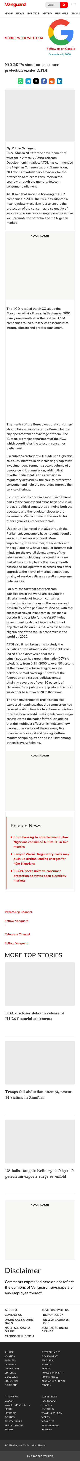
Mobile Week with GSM (24, 38)
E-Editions (11, 1385)
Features (47, 1360)
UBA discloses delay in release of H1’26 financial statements (34, 1015)
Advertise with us (55, 1310)
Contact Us (13, 1315)
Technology (49, 1400)
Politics (33, 13)
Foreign (46, 1364)
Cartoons (47, 1409)
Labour (9, 1400)
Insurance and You (53, 1381)
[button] (71, 5)
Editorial (10, 1372)
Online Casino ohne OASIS (19, 1321)
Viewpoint (47, 1421)
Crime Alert (12, 1368)
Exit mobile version (40, 1456)
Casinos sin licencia (19, 1336)
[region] (35, 266)
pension (46, 1385)
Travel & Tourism (51, 1413)
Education (11, 1381)
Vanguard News (15, 5)
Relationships (13, 1421)
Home (9, 13)
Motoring (10, 1413)
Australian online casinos (54, 1329)
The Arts (46, 1404)
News (20, 13)
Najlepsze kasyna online (17, 1329)
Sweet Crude (49, 1396)
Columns (10, 1364)
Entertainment (50, 1352)
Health (45, 1368)
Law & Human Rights (17, 1404)
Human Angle (49, 1376)
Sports (9, 1429)
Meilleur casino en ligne (55, 1321)
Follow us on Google (61, 49)
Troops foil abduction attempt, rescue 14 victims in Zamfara (38, 1094)
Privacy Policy (52, 1315)
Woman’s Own (50, 1425)
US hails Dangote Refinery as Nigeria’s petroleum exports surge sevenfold (40, 1173)
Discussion (11, 1376)
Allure (9, 1352)
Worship (46, 1429)
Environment (49, 1356)
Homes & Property (52, 1372)
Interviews (11, 1396)
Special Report (14, 1425)
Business (61, 13)
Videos (45, 1417)
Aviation (10, 1356)
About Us (11, 1310)
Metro (47, 13)
